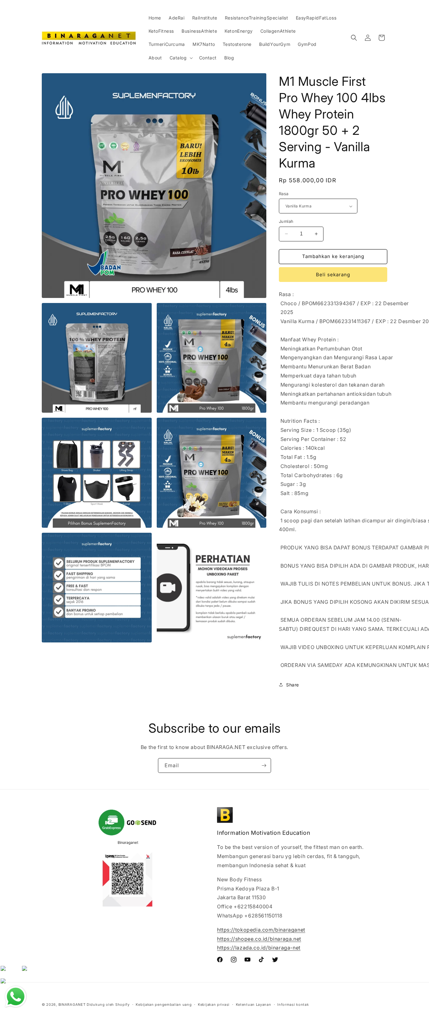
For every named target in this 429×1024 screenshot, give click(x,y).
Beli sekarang (333, 275)
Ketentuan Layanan (253, 1004)
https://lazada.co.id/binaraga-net (259, 948)
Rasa (284, 193)
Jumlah (286, 221)
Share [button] (292, 684)
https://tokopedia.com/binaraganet (261, 930)
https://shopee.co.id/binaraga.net (259, 939)
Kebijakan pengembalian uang (164, 1004)
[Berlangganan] (264, 765)
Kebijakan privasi (214, 1004)
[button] (180, 57)
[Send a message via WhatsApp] (15, 996)
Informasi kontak (293, 1004)
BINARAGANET (72, 1004)
